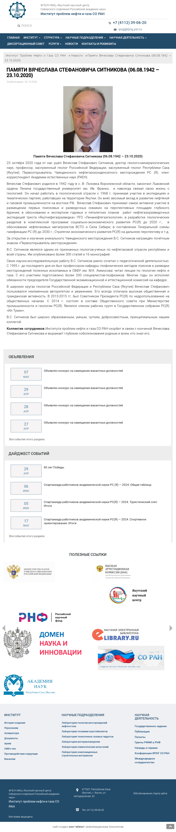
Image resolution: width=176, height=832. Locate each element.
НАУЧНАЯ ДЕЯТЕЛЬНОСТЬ (127, 37)
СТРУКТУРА (52, 37)
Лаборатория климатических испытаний (85, 747)
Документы (11, 738)
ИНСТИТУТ (31, 37)
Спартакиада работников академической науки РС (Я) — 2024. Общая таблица (97, 484)
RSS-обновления (142, 793)
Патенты (140, 737)
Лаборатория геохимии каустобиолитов (85, 731)
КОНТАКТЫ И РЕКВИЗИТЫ (99, 43)
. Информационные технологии (96, 827)
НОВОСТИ (71, 43)
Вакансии (9, 759)
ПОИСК (26, 25)
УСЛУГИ (54, 43)
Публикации (142, 731)
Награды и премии (146, 747)
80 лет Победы (54, 467)
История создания (14, 722)
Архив (7, 743)
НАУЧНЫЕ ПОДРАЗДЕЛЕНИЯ (85, 37)
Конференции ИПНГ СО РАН (152, 753)
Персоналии (11, 728)
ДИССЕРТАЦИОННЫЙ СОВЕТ (26, 43)
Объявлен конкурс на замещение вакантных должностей (83, 370)
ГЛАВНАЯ (13, 37)
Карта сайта (160, 793)
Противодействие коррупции (21, 753)
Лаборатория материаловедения (81, 741)
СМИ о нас (10, 748)
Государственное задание (151, 726)
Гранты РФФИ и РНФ (148, 742)
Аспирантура (11, 733)
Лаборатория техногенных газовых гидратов (87, 736)
